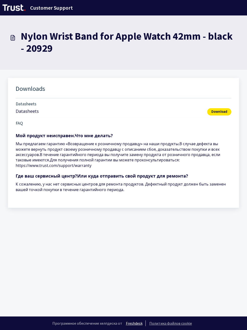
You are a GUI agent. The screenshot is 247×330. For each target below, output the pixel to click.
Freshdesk (134, 323)
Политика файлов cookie (170, 323)
